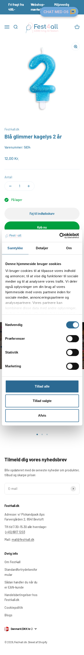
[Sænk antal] (10, 186)
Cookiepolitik (13, 607)
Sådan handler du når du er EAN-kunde (20, 584)
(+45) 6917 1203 (15, 532)
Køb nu (42, 227)
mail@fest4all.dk (23, 539)
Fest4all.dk (11, 129)
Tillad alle (42, 386)
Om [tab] (69, 248)
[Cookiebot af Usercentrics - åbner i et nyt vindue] (60, 236)
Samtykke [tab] (15, 248)
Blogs (8, 615)
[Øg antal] (28, 186)
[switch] (72, 338)
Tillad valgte (42, 401)
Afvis (42, 415)
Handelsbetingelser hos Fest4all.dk (20, 597)
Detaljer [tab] (42, 248)
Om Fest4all (12, 562)
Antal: (8, 177)
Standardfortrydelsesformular (20, 572)
